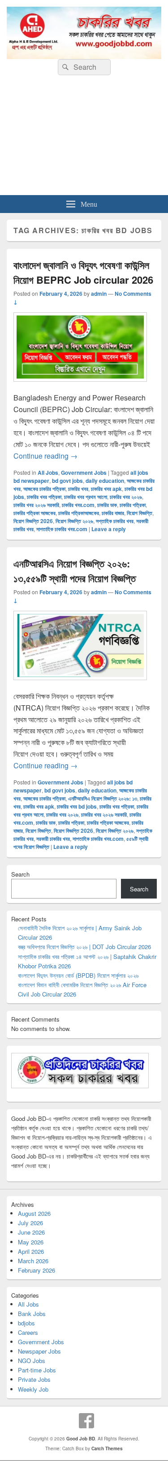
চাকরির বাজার (113, 513)
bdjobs (26, 1323)
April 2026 (31, 1251)
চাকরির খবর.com (78, 505)
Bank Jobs (32, 1313)
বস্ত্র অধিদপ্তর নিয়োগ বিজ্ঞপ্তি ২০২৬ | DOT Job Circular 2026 (84, 946)
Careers (28, 1332)
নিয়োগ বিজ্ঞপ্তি (139, 513)
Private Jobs (34, 1379)
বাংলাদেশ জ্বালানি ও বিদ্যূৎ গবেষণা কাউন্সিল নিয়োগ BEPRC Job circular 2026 (83, 272)
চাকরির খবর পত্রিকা (44, 497)
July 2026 (30, 1222)
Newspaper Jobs (39, 1351)
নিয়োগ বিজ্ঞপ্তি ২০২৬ (74, 521)
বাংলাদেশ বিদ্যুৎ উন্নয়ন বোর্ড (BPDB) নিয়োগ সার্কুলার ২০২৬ (78, 975)
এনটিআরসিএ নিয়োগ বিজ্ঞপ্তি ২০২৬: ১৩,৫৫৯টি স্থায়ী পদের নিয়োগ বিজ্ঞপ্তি (74, 570)
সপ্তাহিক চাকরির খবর (115, 521)
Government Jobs (84, 473)
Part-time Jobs (37, 1370)
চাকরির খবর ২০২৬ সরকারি (36, 505)
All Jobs (48, 473)
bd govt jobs (67, 481)
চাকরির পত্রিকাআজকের (78, 513)
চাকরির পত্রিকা (133, 505)
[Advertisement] (84, 138)
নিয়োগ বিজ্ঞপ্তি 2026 (33, 521)
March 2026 (33, 1261)
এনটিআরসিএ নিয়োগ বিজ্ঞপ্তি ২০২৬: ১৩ (102, 798)
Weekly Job (33, 1389)
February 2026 (36, 1270)
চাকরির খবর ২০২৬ (126, 497)
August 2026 (34, 1213)
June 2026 (31, 1232)
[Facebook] (86, 1420)
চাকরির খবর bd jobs (77, 806)
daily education (105, 481)
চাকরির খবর (78, 489)
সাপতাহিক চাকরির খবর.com (61, 529)
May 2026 (30, 1242)
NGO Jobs (31, 1360)
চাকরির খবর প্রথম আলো (85, 497)
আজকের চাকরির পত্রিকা (44, 489)
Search (20, 874)
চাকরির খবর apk (106, 489)
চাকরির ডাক (107, 505)
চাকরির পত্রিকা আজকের (34, 513)
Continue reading (45, 456)
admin (99, 294)
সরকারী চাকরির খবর (53, 839)
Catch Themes (107, 1448)
